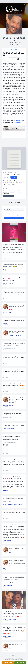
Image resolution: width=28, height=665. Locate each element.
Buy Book (14, 177)
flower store (18, 122)
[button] (14, 232)
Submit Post (14, 218)
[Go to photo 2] (14, 241)
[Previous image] (3, 233)
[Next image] (25, 233)
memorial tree (19, 120)
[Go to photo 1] (13, 241)
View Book (6, 177)
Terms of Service (18, 659)
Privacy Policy (10, 659)
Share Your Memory (8, 195)
